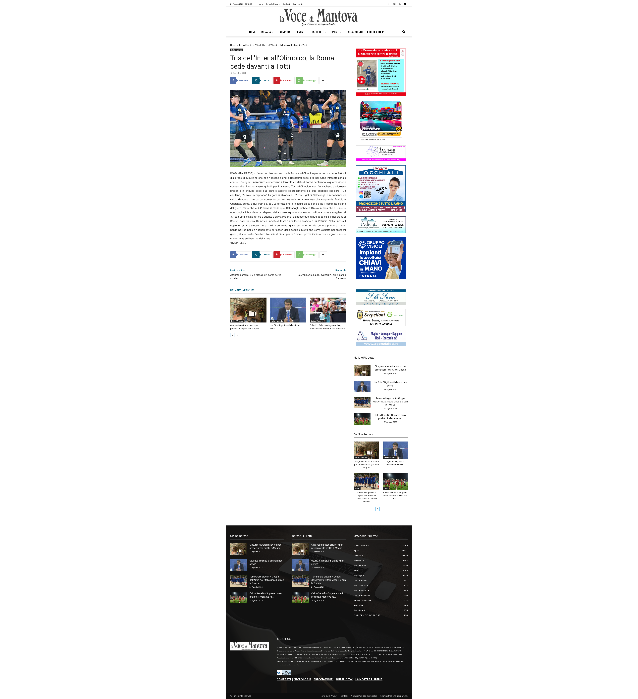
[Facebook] (388, 4)
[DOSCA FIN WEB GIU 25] (381, 211)
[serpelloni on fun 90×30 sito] (381, 325)
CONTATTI (284, 679)
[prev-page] (232, 335)
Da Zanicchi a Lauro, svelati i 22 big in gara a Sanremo (322, 276)
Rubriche (318, 32)
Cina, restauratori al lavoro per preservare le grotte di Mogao (366, 464)
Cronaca (265, 32)
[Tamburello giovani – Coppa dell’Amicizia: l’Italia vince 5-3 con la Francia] (362, 402)
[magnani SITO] (381, 160)
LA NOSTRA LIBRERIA (368, 679)
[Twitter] (399, 4)
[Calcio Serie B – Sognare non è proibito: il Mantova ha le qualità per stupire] (362, 419)
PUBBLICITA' (344, 679)
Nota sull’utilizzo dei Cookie (364, 696)
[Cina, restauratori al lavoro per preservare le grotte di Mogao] (248, 310)
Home (260, 4)
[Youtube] (405, 4)
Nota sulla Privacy (329, 696)
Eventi (301, 32)
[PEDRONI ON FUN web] (381, 232)
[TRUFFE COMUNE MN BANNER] (381, 94)
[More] (323, 80)
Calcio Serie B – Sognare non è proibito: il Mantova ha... (395, 495)
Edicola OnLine (273, 4)
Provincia (284, 32)
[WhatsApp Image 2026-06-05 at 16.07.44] (381, 140)
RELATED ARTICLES (242, 290)
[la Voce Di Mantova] (319, 17)
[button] (404, 32)
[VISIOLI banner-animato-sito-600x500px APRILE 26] (381, 278)
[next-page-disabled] (238, 335)
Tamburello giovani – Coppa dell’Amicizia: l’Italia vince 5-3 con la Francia (390, 401)
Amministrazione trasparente (394, 696)
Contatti (286, 4)
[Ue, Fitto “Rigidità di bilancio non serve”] (288, 310)
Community (298, 4)
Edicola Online (376, 32)
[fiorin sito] (381, 304)
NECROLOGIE (302, 679)
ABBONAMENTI (323, 679)
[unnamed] (381, 344)
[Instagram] (394, 4)
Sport (335, 32)
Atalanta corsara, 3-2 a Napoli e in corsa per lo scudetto (255, 276)
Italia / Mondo (355, 32)
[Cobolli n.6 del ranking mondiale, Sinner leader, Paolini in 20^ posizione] (328, 310)
